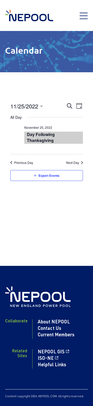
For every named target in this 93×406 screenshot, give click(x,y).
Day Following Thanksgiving (41, 137)
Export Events (48, 175)
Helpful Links (52, 365)
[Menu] (84, 18)
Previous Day (23, 163)
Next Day (72, 163)
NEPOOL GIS (51, 352)
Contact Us (49, 329)
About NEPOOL (54, 322)
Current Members (56, 335)
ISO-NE (46, 358)
